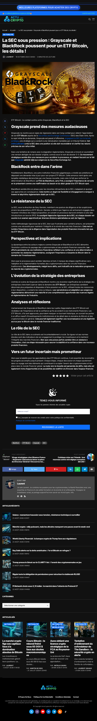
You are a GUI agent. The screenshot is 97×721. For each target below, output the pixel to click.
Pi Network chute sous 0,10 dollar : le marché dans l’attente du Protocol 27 (45, 586)
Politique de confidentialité (25, 420)
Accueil (4, 30)
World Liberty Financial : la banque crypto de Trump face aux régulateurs (45, 538)
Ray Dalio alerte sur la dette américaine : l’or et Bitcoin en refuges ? (42, 550)
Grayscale (19, 160)
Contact (76, 697)
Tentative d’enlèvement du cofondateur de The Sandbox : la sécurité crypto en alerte (84, 648)
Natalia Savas (60, 665)
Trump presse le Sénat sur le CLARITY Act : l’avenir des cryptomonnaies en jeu (47, 562)
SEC (44, 443)
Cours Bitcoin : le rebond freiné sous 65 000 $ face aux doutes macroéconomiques (36, 648)
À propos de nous (24, 697)
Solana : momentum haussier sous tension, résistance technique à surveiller (46, 515)
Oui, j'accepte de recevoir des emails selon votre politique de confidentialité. (46, 418)
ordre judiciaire (17, 144)
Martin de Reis (36, 668)
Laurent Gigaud (85, 668)
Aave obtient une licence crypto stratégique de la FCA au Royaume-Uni (60, 646)
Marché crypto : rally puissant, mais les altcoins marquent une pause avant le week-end (51, 527)
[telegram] (54, 711)
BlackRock (16, 443)
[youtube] (43, 711)
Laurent (10, 57)
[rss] (60, 711)
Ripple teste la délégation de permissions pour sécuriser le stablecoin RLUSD (46, 574)
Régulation (58, 627)
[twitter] (31, 711)
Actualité (13, 30)
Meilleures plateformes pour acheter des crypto (48, 7)
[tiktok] (65, 711)
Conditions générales (63, 697)
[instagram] (37, 711)
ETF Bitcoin (26, 443)
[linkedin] (48, 711)
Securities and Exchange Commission (54, 135)
